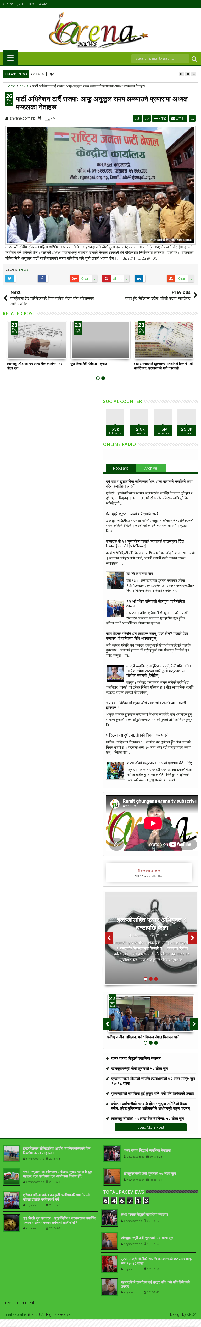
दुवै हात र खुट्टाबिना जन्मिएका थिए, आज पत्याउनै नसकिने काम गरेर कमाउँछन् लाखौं (149, 484)
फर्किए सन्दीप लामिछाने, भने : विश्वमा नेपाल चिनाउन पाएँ (142, 1036)
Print (162, 118)
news (24, 269)
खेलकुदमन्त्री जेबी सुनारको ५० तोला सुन (139, 1068)
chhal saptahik (15, 1314)
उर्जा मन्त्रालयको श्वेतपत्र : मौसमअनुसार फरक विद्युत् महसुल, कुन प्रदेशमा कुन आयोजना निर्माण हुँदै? (57, 1173)
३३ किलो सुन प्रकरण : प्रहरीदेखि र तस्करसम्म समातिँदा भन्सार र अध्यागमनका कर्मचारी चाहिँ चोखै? (59, 1220)
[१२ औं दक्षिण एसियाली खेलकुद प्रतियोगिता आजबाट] (115, 608)
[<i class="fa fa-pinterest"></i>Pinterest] (194, 4)
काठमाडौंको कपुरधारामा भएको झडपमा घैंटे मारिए (159, 763)
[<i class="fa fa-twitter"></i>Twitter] (178, 4)
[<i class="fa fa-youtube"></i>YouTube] (186, 4)
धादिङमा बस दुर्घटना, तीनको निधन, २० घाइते (137, 735)
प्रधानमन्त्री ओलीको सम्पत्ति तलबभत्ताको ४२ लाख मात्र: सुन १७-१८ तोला (153, 1081)
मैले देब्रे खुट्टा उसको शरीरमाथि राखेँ (132, 514)
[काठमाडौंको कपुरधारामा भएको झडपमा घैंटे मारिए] (115, 770)
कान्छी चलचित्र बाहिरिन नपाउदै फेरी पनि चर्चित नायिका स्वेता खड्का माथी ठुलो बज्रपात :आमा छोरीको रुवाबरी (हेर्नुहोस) (158, 671)
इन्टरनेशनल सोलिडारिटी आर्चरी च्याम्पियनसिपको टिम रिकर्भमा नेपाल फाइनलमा (56, 1150)
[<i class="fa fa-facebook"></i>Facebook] (170, 4)
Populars (120, 468)
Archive (150, 468)
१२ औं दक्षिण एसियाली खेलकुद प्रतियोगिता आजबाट (155, 603)
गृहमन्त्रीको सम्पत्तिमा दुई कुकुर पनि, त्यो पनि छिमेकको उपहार (152, 1093)
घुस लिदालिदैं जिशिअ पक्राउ (88, 363)
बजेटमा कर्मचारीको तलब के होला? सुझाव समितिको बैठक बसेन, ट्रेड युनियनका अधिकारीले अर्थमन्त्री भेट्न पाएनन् (150, 1106)
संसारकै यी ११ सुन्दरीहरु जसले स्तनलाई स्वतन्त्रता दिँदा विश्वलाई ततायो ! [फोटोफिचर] (145, 543)
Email (180, 118)
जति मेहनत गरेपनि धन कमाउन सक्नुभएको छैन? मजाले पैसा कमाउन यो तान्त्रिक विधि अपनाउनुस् (147, 636)
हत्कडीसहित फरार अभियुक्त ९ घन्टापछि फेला (152, 923)
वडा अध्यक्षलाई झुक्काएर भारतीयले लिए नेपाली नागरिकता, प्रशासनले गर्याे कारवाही (163, 365)
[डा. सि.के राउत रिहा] (115, 580)
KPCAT (192, 1314)
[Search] (194, 58)
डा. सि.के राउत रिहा (139, 573)
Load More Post (151, 1127)
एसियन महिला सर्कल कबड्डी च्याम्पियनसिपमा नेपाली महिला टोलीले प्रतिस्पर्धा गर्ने (56, 1197)
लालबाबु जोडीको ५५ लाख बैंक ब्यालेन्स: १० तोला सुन (35, 365)
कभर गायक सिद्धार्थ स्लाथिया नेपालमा (136, 1058)
